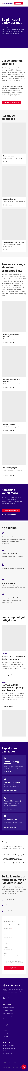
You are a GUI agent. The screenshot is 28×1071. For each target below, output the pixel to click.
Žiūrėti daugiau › (9, 162)
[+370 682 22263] (23, 1066)
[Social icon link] (4, 998)
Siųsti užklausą (14, 967)
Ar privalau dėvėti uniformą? (14, 863)
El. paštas (6, 947)
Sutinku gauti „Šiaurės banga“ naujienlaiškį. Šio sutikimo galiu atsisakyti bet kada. (14, 963)
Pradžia (3, 55)
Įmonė (5, 934)
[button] (14, 855)
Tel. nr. (5, 941)
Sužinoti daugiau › (10, 790)
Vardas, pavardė (8, 928)
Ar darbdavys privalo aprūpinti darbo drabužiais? (12, 858)
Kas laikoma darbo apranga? (14, 855)
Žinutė (5, 953)
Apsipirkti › (8, 771)
